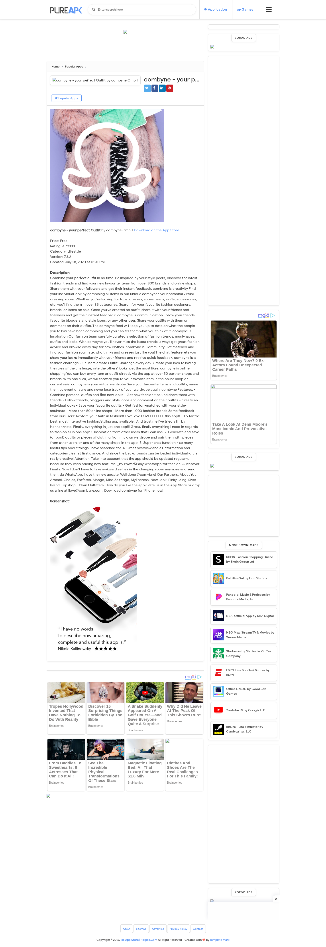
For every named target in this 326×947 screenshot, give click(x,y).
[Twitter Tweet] (147, 88)
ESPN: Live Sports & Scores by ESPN (248, 672)
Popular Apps (68, 98)
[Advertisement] (127, 49)
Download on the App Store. (157, 230)
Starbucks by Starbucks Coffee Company (248, 653)
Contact (198, 928)
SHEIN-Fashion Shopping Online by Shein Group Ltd (249, 559)
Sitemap (141, 928)
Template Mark (220, 940)
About (126, 928)
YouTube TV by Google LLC (245, 710)
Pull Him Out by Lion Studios (246, 578)
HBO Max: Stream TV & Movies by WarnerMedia (250, 635)
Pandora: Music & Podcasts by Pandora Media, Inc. (248, 597)
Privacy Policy (178, 928)
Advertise (158, 928)
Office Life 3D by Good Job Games (246, 691)
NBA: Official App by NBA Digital (250, 616)
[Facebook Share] (154, 88)
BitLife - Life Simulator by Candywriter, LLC (244, 729)
